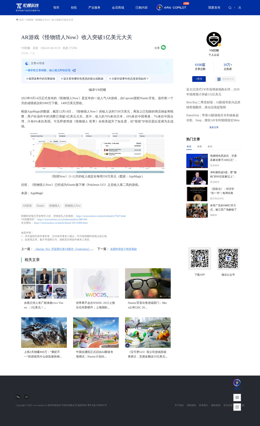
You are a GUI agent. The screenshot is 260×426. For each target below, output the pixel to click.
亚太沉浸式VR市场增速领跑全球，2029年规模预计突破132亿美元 (212, 92)
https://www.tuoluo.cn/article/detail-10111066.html (61, 222)
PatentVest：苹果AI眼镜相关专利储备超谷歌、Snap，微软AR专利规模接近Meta (212, 118)
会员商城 (118, 7)
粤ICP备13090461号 (97, 405)
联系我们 (203, 405)
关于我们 (179, 405)
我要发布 (214, 7)
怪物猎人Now (73, 205)
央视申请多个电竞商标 (123, 249)
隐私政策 (215, 405)
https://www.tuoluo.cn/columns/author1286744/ (62, 219)
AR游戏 (27, 205)
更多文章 (214, 127)
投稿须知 (191, 405)
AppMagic (36, 193)
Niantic (40, 205)
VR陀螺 (25, 48)
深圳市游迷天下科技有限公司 (62, 405)
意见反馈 (228, 405)
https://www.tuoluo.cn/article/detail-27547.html (101, 216)
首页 (21, 19)
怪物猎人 (54, 205)
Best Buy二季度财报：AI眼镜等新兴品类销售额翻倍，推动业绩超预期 (213, 105)
